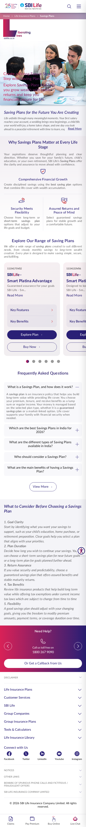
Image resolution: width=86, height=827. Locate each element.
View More (40, 486)
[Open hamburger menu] (79, 6)
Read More (75, 128)
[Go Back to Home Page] (23, 6)
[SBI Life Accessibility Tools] (81, 550)
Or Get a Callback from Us (43, 663)
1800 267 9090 (43, 652)
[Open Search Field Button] (69, 6)
